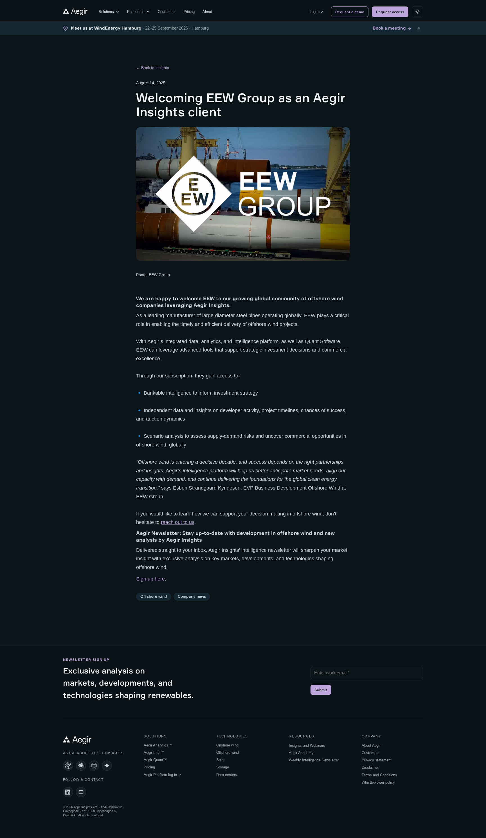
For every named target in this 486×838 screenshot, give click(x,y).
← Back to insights (152, 67)
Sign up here (150, 579)
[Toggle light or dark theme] (417, 11)
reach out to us (177, 522)
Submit (320, 690)
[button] (109, 12)
